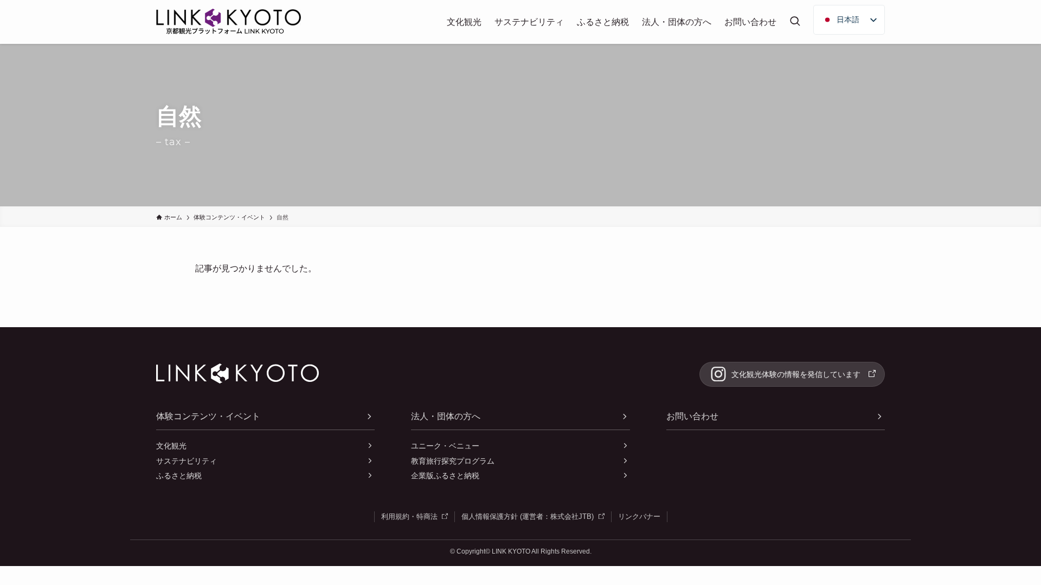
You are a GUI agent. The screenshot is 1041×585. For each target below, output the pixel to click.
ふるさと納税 (179, 475)
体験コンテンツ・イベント (208, 416)
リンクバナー (639, 516)
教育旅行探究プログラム (452, 461)
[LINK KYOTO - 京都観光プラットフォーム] (228, 23)
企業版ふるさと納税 (445, 475)
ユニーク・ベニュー (445, 445)
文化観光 (171, 445)
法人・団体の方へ (445, 416)
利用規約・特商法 (414, 516)
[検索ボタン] (795, 22)
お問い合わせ (692, 416)
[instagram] (792, 374)
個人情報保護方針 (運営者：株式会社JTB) (533, 516)
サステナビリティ (186, 461)
